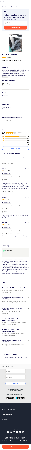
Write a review (15, 148)
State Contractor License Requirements (12, 259)
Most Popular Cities (7, 366)
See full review (6, 191)
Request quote (15, 447)
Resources (5, 419)
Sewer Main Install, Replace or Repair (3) (13, 158)
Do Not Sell (16, 438)
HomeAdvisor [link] (5, 7)
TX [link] (11, 7)
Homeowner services (8, 409)
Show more (8, 254)
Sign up (15, 383)
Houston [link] (16, 7)
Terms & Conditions (24, 440)
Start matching (15, 27)
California (11, 438)
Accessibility (23, 438)
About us (4, 424)
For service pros (7, 414)
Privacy (6, 438)
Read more (5, 77)
